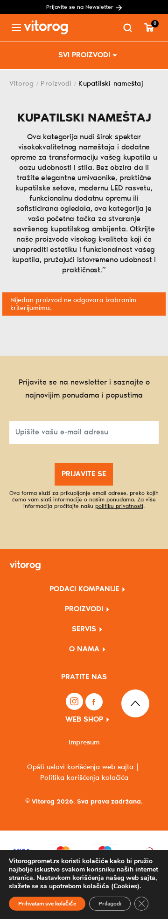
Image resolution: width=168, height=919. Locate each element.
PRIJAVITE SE (84, 474)
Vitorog (21, 84)
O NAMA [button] (84, 649)
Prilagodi (109, 903)
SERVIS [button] (84, 629)
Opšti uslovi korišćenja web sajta (80, 767)
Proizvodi (56, 84)
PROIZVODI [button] (84, 609)
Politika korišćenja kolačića (84, 778)
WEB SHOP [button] (84, 719)
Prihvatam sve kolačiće (47, 903)
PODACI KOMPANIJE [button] (84, 589)
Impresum (84, 742)
